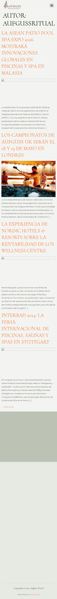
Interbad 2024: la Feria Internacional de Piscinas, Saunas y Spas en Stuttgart (25, 328)
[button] (51, 5)
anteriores (7, 407)
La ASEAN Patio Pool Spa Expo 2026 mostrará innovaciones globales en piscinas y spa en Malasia (27, 53)
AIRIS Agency (35, 594)
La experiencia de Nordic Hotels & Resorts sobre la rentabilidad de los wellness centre (27, 237)
